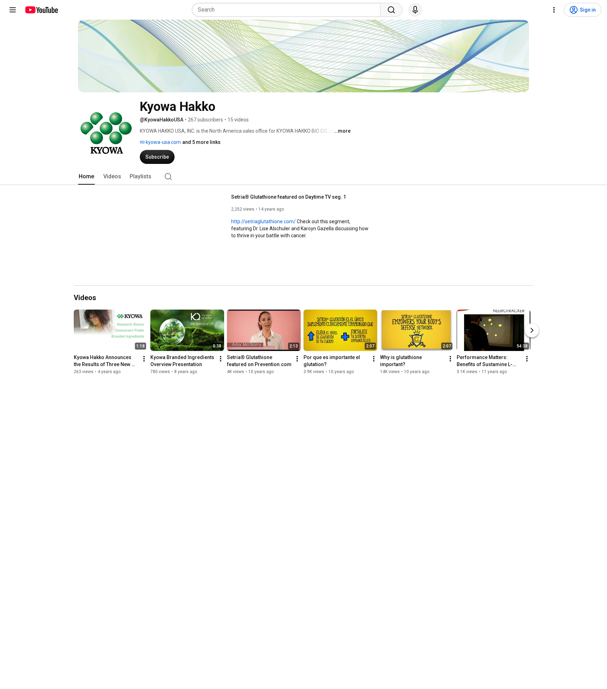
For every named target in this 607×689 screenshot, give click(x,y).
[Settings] (554, 10)
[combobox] (288, 10)
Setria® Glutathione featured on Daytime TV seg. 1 (288, 197)
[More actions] (144, 359)
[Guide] (12, 10)
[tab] (86, 176)
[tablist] (303, 176)
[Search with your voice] (415, 10)
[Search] (391, 10)
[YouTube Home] (41, 10)
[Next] (532, 330)
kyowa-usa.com (163, 142)
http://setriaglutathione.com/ (263, 221)
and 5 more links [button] (201, 142)
